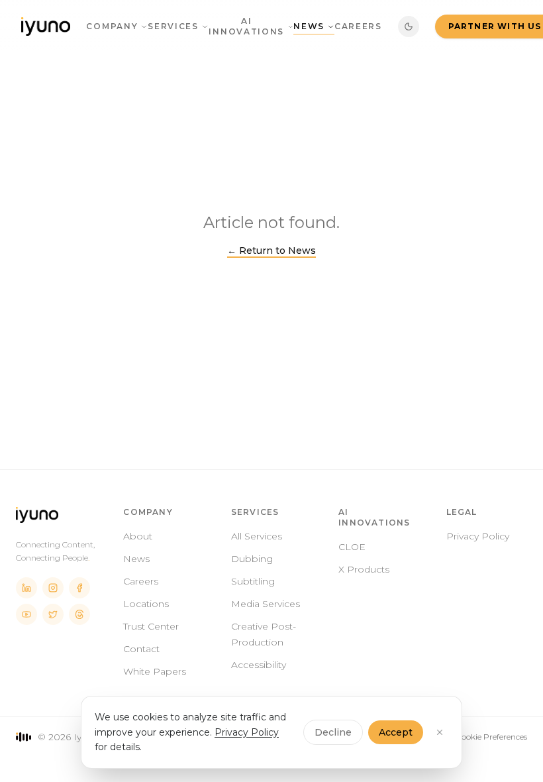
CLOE (352, 547)
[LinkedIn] (26, 587)
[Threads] (79, 614)
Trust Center (151, 626)
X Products (363, 569)
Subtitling (253, 581)
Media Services (265, 604)
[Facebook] (79, 587)
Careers (358, 26)
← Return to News (271, 250)
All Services (256, 536)
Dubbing (252, 559)
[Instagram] (53, 587)
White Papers (154, 671)
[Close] (439, 732)
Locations (146, 604)
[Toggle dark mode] (408, 26)
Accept (396, 732)
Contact (141, 649)
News (308, 26)
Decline (333, 732)
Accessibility (258, 665)
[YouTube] (26, 614)
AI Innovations (246, 26)
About (137, 536)
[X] (53, 614)
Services (173, 26)
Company (112, 26)
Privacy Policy (477, 536)
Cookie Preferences (491, 737)
